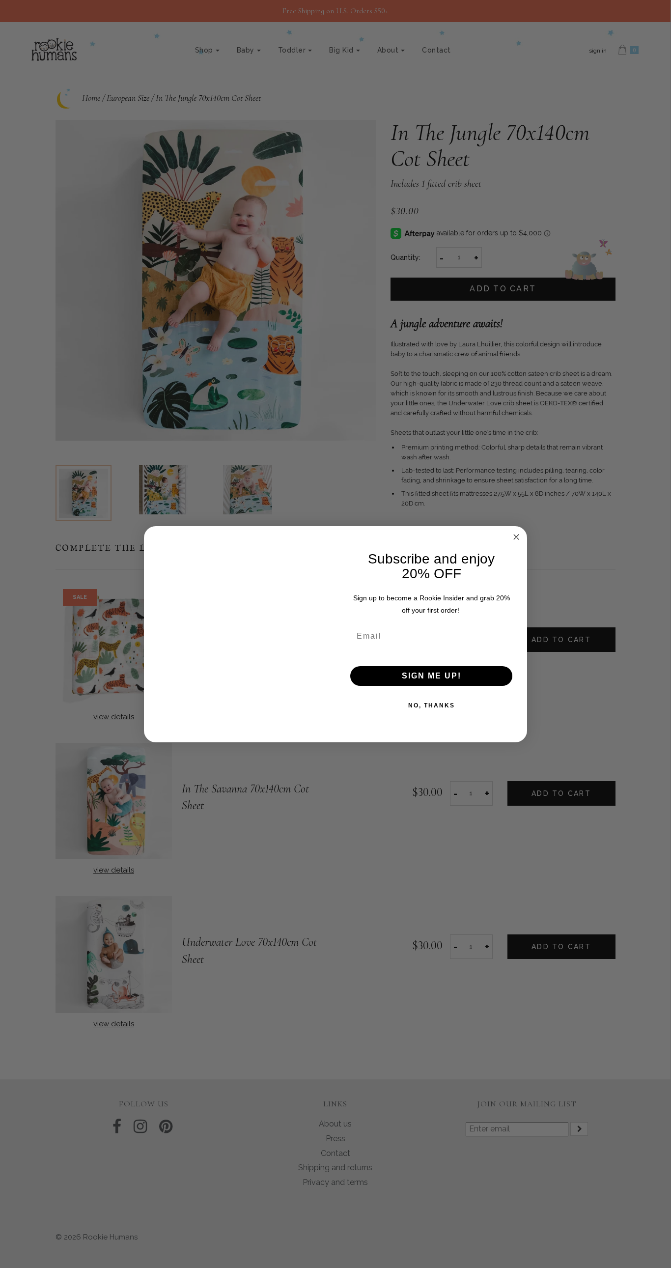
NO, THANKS (431, 705)
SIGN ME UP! (431, 676)
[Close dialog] (516, 537)
